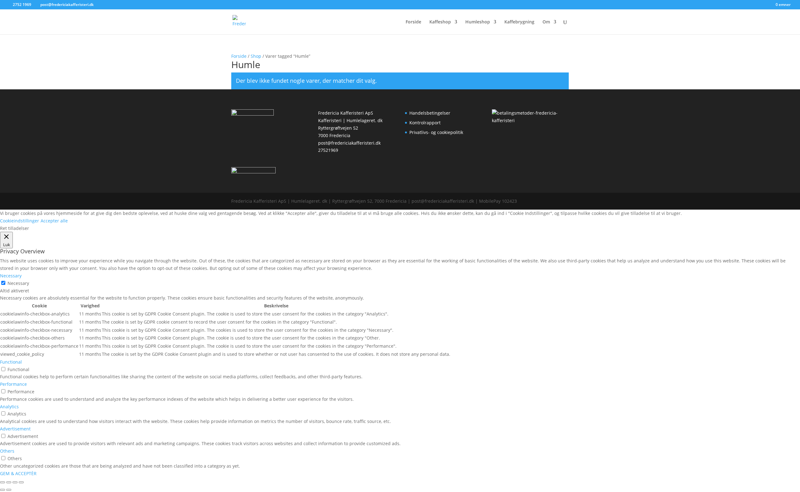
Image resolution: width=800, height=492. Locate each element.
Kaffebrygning (519, 22)
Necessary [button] (11, 276)
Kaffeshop (440, 22)
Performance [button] (13, 384)
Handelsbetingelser (429, 113)
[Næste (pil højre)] (8, 490)
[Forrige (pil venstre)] (2, 490)
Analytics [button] (9, 407)
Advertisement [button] (15, 429)
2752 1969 (22, 4)
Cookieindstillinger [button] (19, 221)
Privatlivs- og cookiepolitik (436, 132)
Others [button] (7, 451)
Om (546, 22)
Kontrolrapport (425, 123)
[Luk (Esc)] (21, 482)
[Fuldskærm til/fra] (8, 482)
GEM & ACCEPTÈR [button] (18, 473)
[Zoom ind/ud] (2, 482)
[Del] (15, 482)
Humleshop (477, 22)
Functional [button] (11, 362)
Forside (413, 22)
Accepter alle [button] (54, 221)
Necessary (18, 283)
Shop (256, 56)
